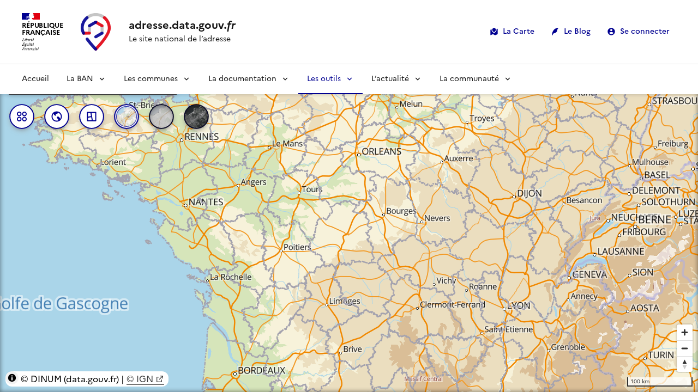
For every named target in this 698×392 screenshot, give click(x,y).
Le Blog (577, 31)
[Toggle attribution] (12, 377)
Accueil (35, 78)
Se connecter (645, 31)
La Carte (518, 31)
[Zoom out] (685, 348)
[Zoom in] (685, 332)
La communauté (469, 78)
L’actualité (390, 78)
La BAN (80, 78)
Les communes (151, 78)
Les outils (324, 78)
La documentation (242, 78)
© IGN (140, 378)
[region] (349, 228)
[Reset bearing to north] (685, 364)
